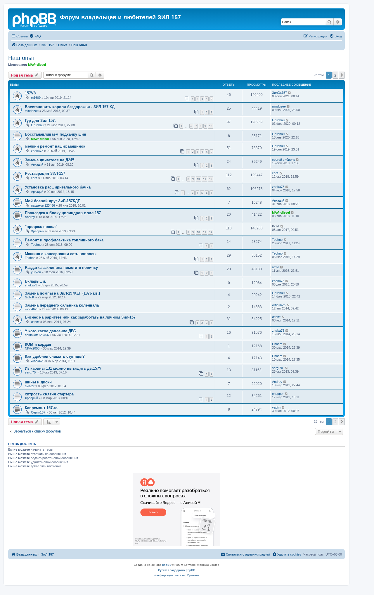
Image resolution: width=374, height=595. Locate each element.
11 (204, 179)
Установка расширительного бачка (58, 187)
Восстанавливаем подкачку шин (55, 134)
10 (210, 126)
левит (35, 322)
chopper (278, 393)
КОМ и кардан (38, 344)
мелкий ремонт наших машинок (55, 146)
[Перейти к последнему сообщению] (290, 92)
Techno (36, 244)
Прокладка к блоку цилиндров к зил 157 (63, 213)
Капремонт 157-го (41, 408)
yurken (36, 272)
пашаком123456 (43, 205)
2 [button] (335, 75)
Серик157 (38, 412)
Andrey (30, 217)
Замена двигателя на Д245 (49, 160)
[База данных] (35, 19)
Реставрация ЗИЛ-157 (45, 173)
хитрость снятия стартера (49, 394)
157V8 (30, 93)
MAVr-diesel (37, 64)
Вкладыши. (35, 281)
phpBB (167, 564)
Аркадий (37, 164)
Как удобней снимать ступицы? (55, 356)
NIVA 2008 (32, 348)
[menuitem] (35, 36)
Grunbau (37, 125)
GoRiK (29, 297)
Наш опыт (21, 58)
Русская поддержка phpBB (176, 570)
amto (275, 267)
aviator (29, 386)
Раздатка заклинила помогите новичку (61, 267)
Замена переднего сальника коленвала (62, 305)
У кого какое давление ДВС (50, 331)
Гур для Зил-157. (40, 120)
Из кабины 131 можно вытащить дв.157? (63, 368)
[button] (342, 75)
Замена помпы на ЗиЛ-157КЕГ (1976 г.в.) (62, 293)
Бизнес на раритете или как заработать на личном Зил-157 (80, 317)
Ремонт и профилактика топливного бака (64, 240)
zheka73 (37, 151)
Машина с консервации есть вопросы (60, 254)
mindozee (32, 111)
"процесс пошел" (41, 226)
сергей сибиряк (283, 159)
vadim (276, 407)
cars (34, 178)
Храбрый (37, 231)
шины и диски (38, 382)
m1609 (36, 97)
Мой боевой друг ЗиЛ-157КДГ (52, 201)
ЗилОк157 (279, 92)
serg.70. (31, 372)
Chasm (277, 344)
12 (210, 179)
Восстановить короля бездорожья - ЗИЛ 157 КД (70, 107)
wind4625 (31, 309)
